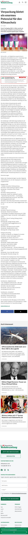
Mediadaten (11, 456)
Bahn (2, 513)
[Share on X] (20, 311)
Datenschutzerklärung (13, 529)
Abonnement (18, 511)
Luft (2, 511)
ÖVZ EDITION (18, 509)
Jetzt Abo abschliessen (11, 452)
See (2, 507)
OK (14, 532)
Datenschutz (18, 525)
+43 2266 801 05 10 (6, 465)
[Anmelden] (19, 2)
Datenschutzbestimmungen (19, 493)
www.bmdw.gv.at (5, 306)
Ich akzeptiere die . (14, 494)
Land (2, 509)
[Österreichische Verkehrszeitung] (6, 2)
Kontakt (3, 527)
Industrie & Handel (6, 517)
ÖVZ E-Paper (18, 507)
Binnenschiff (4, 515)
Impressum (18, 527)
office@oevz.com (5, 463)
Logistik (3, 9)
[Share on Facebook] (7, 311)
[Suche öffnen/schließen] (22, 2)
